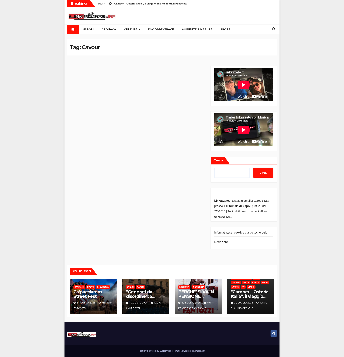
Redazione (221, 242)
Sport (225, 29)
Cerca (218, 160)
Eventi (90, 287)
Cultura (131, 29)
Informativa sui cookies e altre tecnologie (240, 232)
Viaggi (251, 287)
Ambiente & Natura (197, 29)
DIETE (246, 282)
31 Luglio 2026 (191, 303)
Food (264, 282)
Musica (235, 287)
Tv (243, 287)
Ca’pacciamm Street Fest (87, 294)
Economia (184, 287)
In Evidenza (103, 287)
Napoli (88, 29)
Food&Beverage (161, 29)
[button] (273, 29)
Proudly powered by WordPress (155, 350)
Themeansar (198, 350)
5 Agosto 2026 (86, 303)
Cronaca (109, 29)
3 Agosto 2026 (139, 303)
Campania (79, 287)
